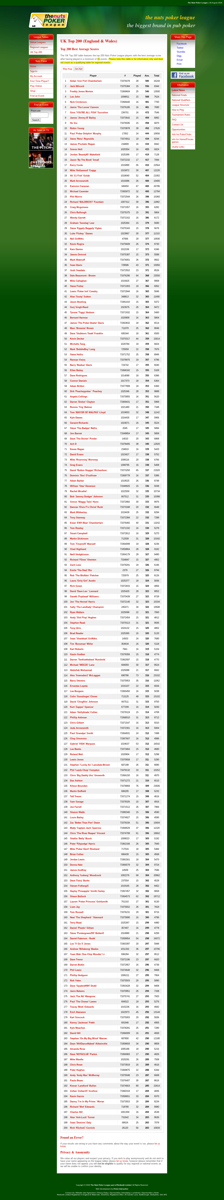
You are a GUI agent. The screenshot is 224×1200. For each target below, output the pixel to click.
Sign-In (33, 71)
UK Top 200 (36, 52)
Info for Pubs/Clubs (181, 134)
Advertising (125, 1193)
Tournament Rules (181, 114)
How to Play (178, 110)
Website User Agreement (86, 1193)
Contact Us (177, 124)
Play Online (36, 86)
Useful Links (178, 147)
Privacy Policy (102, 1193)
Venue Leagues (38, 42)
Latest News (178, 90)
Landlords (136, 1193)
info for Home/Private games (182, 140)
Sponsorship (115, 1193)
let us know (122, 1161)
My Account (36, 76)
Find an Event (37, 96)
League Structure (180, 105)
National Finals (179, 95)
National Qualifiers (181, 100)
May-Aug (67, 69)
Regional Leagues (39, 47)
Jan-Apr (78, 69)
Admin (156, 1193)
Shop (32, 91)
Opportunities (178, 129)
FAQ (174, 119)
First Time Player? (39, 81)
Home (33, 66)
